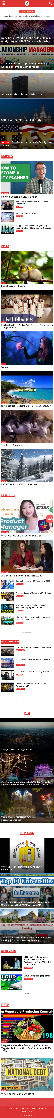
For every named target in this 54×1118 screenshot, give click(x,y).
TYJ (28, 1108)
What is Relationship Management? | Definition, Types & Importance (24, 65)
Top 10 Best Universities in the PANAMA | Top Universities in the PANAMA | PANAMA (25, 903)
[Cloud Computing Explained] (11, 982)
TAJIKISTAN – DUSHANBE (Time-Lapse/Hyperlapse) (18, 818)
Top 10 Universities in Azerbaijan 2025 (32, 671)
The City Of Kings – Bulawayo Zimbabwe (33, 647)
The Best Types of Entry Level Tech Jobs (33, 593)
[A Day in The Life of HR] (7, 217)
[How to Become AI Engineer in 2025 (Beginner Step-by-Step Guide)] (7, 608)
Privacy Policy (27, 1111)
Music (4, 283)
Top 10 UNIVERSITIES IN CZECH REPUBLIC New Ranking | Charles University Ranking (26, 939)
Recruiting (5, 532)
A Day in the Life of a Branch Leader (22, 575)
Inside (4, 1042)
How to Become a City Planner (19, 196)
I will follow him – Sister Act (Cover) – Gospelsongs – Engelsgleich (27, 326)
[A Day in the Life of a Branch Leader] (27, 556)
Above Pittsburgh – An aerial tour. (22, 94)
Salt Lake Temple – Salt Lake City (21, 120)
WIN (33, 1108)
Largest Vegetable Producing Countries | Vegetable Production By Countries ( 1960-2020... (26, 1048)
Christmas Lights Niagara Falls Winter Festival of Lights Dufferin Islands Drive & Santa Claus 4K (26, 783)
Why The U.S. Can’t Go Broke (17, 1093)
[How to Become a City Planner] (27, 177)
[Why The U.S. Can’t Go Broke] (27, 1074)
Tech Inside (28, 967)
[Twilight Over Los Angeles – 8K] (27, 735)
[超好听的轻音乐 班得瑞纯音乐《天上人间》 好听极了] (27, 387)
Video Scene (20, 650)
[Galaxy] (27, 348)
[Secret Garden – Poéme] (27, 267)
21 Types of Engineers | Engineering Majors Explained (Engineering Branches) (33, 226)
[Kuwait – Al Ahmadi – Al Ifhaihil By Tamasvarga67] (7, 687)
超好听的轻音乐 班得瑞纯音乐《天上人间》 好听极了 (26, 406)
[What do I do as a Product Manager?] (27, 516)
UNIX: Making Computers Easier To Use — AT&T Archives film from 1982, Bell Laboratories (37, 961)
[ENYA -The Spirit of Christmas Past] (27, 465)
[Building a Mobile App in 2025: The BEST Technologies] (7, 205)
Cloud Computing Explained (37, 975)
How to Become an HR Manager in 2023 (33, 581)
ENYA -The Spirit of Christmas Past (19, 484)
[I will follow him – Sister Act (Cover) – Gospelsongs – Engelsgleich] (27, 306)
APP (22, 1108)
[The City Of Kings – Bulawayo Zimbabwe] (7, 651)
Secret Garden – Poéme (13, 285)
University (19, 674)
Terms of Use (42, 1108)
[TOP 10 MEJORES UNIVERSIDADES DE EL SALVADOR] (27, 855)
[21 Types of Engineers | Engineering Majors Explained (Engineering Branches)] (7, 229)
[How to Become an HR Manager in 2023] (7, 584)
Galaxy (4, 366)
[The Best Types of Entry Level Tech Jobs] (7, 596)
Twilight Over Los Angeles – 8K (17, 749)
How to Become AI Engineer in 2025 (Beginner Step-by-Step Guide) (31, 606)
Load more (26, 994)
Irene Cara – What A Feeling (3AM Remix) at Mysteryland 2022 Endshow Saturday (26, 39)
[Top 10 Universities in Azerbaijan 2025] (7, 675)
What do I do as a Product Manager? (22, 535)
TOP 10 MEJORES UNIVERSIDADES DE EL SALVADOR (22, 868)
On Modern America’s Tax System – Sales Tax (26, 144)
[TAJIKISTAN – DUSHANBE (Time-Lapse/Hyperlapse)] (27, 805)
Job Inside (5, 193)
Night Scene (20, 689)
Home (10, 1108)
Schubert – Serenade (11, 445)
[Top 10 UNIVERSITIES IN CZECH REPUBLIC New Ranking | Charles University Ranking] (27, 926)
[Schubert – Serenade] (27, 426)
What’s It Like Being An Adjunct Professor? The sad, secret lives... (34, 618)
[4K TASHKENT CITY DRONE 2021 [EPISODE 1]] (7, 663)
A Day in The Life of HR (26, 213)
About (17, 1108)
